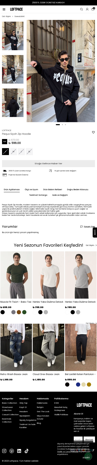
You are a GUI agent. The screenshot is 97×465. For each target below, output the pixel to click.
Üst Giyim (6, 16)
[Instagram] (4, 451)
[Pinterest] (11, 451)
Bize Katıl (89, 439)
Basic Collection (9, 403)
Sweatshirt (20, 16)
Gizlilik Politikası (61, 414)
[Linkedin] (19, 451)
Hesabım (23, 411)
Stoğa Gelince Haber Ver (48, 163)
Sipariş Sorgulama (27, 420)
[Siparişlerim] (87, 9)
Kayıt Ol (23, 407)
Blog (39, 423)
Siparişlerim (24, 415)
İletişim (40, 407)
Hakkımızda (42, 403)
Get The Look (43, 411)
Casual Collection (10, 414)
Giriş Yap (23, 403)
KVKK (56, 403)
